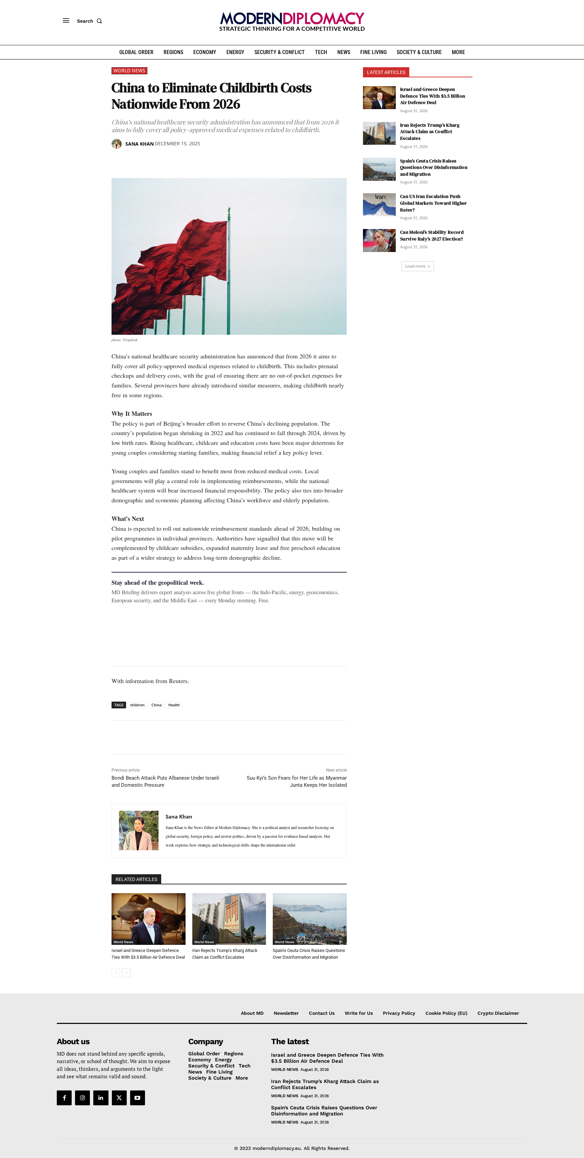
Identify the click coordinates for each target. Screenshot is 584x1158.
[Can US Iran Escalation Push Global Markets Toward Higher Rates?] (379, 204)
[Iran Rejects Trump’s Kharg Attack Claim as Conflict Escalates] (229, 919)
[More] (212, 161)
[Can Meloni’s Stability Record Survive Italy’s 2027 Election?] (379, 240)
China (156, 704)
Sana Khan (139, 144)
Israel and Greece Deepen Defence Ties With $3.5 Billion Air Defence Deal (432, 96)
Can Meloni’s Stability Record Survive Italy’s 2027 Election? (432, 235)
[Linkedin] (165, 161)
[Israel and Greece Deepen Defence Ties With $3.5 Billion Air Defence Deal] (149, 919)
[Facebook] (118, 161)
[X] (134, 161)
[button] (91, 21)
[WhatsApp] (149, 161)
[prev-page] (116, 972)
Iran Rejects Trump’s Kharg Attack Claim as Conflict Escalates (429, 132)
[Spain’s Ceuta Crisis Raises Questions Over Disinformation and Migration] (310, 919)
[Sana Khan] (118, 144)
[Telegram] (196, 161)
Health (174, 704)
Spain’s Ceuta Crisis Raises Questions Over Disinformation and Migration (433, 167)
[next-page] (126, 972)
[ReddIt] (180, 161)
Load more (415, 266)
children (137, 704)
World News (129, 70)
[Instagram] (82, 1097)
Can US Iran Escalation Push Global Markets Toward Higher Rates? (433, 203)
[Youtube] (137, 1097)
